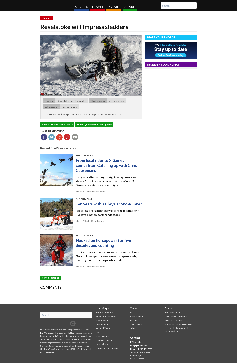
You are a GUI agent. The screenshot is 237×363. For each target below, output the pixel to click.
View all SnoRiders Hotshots (57, 124)
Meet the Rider (84, 155)
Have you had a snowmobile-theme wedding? (177, 329)
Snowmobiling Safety (104, 328)
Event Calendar (102, 344)
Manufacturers (102, 336)
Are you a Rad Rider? (174, 312)
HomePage (102, 308)
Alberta (133, 312)
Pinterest (67, 137)
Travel (97, 7)
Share (129, 7)
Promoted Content (104, 340)
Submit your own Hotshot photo (94, 124)
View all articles (50, 277)
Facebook (44, 137)
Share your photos (160, 37)
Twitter (51, 137)
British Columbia (137, 316)
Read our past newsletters (107, 348)
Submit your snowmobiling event (179, 324)
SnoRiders (56, 5)
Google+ (59, 137)
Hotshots (47, 18)
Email (75, 137)
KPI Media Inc (136, 342)
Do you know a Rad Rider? (176, 316)
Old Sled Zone (84, 199)
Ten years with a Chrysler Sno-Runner (109, 204)
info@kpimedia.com (139, 345)
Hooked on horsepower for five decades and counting (103, 243)
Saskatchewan (136, 324)
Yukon (133, 328)
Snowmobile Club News (106, 316)
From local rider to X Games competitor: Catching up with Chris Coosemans (106, 165)
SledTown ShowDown (105, 312)
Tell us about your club (174, 320)
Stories (81, 7)
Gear (113, 7)
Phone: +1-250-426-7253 (141, 349)
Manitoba (134, 320)
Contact (135, 337)
